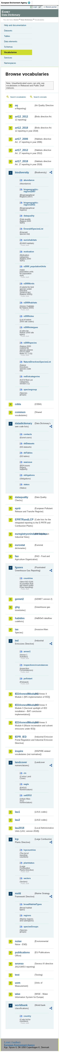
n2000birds (29, 283)
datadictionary (23, 423)
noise (18, 941)
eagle (26, 784)
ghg (17, 607)
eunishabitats (29, 240)
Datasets (8, 30)
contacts (28, 434)
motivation (29, 251)
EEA (16, 2)
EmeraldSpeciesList (29, 229)
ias (16, 629)
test (17, 974)
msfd (18, 893)
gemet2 (19, 599)
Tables (7, 36)
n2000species (29, 343)
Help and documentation (15, 25)
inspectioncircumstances (29, 665)
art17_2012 (21, 150)
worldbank (21, 1005)
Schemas (8, 47)
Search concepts (40, 97)
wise (17, 994)
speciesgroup (29, 389)
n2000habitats (29, 302)
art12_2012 (21, 116)
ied (17, 640)
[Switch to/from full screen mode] (40, 7)
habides (20, 618)
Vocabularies (10, 52)
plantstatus (29, 863)
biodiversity (22, 172)
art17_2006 (21, 139)
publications (22, 952)
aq (16, 105)
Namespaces (10, 63)
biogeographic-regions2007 (29, 190)
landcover (21, 762)
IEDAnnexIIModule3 (24, 705)
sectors (27, 878)
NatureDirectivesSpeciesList (29, 362)
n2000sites (29, 316)
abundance (29, 180)
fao (17, 556)
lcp (17, 839)
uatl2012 (28, 795)
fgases (19, 567)
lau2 (17, 820)
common (20, 412)
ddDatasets (29, 443)
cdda (18, 404)
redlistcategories (29, 376)
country (27, 1016)
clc (25, 773)
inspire (19, 751)
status (26, 484)
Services (8, 58)
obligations (29, 475)
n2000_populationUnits (29, 266)
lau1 (17, 812)
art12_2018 (21, 127)
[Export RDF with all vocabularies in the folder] (51, 173)
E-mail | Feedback (12, 1042)
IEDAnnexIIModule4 (24, 722)
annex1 (27, 651)
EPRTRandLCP (24, 519)
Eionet (16, 20)
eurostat (20, 545)
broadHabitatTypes (29, 904)
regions (27, 915)
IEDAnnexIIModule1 (24, 693)
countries (28, 578)
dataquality (29, 216)
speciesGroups (29, 926)
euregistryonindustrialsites (24, 534)
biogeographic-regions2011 (29, 203)
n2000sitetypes (29, 327)
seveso (19, 963)
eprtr (18, 508)
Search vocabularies (18, 97)
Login (35, 7)
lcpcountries (29, 850)
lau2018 (19, 828)
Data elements (10, 41)
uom (17, 982)
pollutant (28, 678)
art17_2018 (21, 161)
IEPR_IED (21, 736)
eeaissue (28, 462)
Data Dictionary (27, 20)
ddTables (28, 453)
